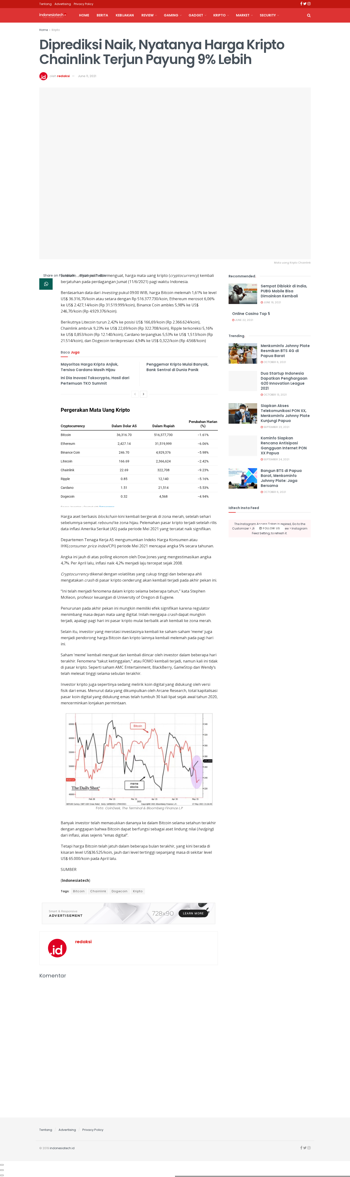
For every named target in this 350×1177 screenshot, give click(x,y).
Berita (102, 15)
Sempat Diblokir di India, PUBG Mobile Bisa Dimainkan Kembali (284, 291)
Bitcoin (79, 891)
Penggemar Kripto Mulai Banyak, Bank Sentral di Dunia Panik (177, 367)
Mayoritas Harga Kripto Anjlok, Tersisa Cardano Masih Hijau (89, 367)
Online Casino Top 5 (251, 313)
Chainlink (98, 891)
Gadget (196, 15)
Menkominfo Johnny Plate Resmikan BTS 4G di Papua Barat (285, 350)
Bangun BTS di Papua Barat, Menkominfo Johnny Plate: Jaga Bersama (281, 478)
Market (243, 15)
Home (84, 15)
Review (147, 15)
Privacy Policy (83, 4)
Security (268, 15)
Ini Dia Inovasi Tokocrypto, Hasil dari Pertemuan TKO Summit (95, 380)
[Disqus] (128, 1046)
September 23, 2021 (276, 427)
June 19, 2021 (272, 302)
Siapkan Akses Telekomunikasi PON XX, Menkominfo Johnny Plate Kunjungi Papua (285, 413)
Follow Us (271, 528)
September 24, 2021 (276, 459)
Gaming (171, 15)
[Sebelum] (135, 394)
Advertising (63, 4)
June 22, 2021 (243, 320)
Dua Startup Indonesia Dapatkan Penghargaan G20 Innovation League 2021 (284, 381)
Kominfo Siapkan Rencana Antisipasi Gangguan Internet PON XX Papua (284, 446)
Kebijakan (125, 15)
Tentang (45, 4)
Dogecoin (120, 891)
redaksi (63, 76)
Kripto (219, 15)
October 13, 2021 (275, 395)
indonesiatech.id (62, 1148)
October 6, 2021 (274, 362)
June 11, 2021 (87, 76)
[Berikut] (143, 394)
